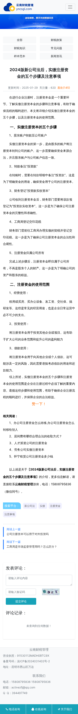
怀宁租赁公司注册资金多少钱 (33, 456)
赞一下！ (39, 404)
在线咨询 (40, 709)
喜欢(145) (63, 87)
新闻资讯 (56, 56)
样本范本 (19, 56)
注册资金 (55, 505)
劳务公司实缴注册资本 (29, 449)
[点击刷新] (51, 592)
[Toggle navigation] (70, 7)
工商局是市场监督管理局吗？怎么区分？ (32, 546)
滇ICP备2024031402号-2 (33, 661)
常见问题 (56, 48)
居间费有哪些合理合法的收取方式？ (38, 436)
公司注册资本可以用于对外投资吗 (28, 534)
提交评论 (21, 601)
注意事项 (9, 514)
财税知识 (19, 48)
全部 (19, 40)
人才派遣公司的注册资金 (30, 443)
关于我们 (66, 709)
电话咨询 (14, 709)
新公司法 (29, 505)
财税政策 (56, 40)
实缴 (42, 505)
